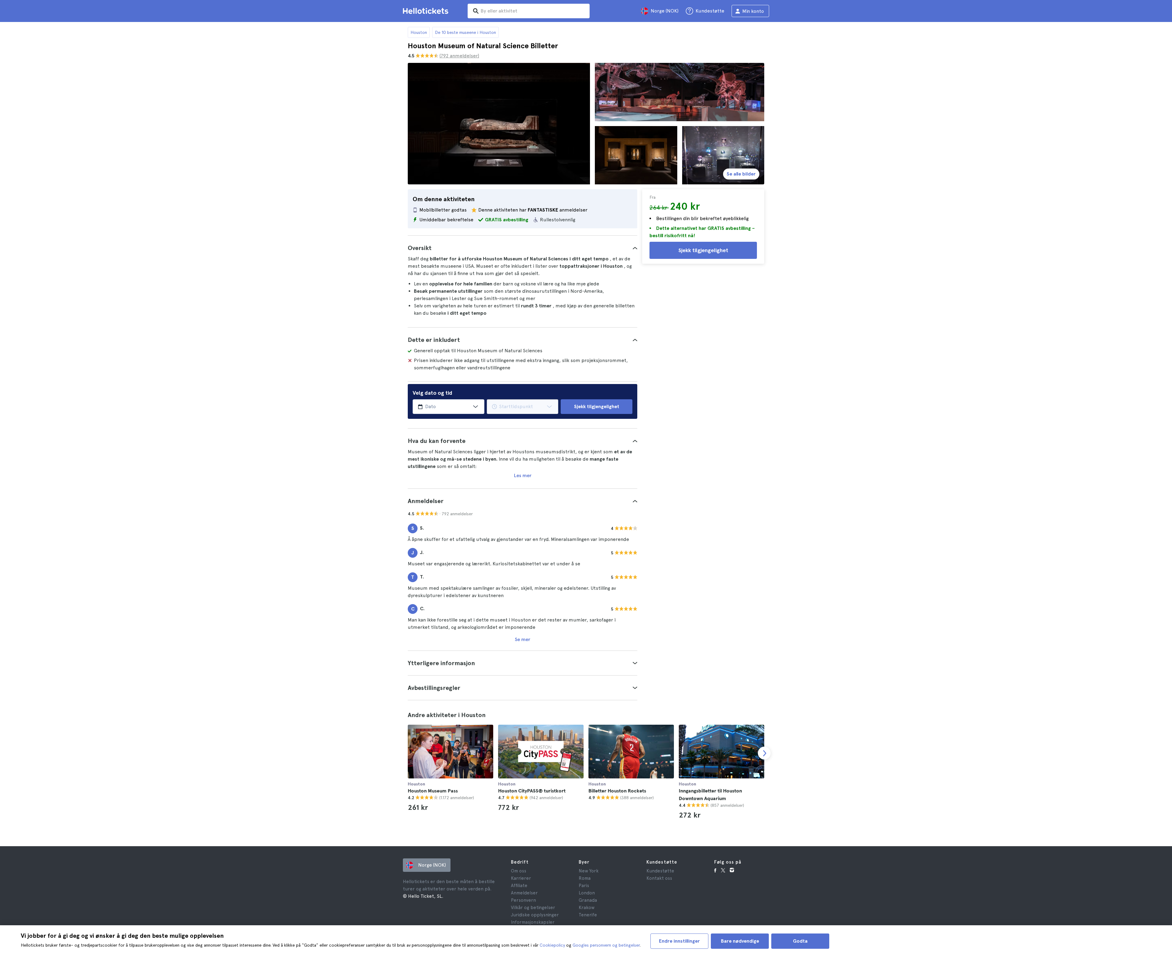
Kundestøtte (660, 871)
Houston (419, 32)
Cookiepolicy (552, 945)
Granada (588, 900)
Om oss (518, 871)
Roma (585, 878)
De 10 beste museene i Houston (465, 32)
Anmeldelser (524, 893)
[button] (522, 248)
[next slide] (764, 753)
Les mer (522, 475)
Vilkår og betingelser (533, 907)
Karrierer (521, 878)
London (587, 893)
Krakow (587, 907)
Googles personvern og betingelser (606, 945)
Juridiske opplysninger (535, 915)
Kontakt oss (659, 878)
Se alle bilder (741, 174)
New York (589, 871)
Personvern (523, 900)
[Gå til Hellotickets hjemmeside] (426, 11)
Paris (584, 885)
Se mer (522, 639)
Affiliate (519, 885)
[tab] (522, 248)
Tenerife (588, 915)
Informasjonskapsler (533, 922)
